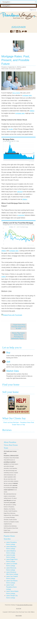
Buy (8, 352)
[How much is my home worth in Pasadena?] (18, 404)
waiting (3, 276)
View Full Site (19, 615)
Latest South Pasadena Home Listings (11, 587)
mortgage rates (27, 95)
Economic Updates (15, 69)
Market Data (12, 371)
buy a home (16, 93)
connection (21, 215)
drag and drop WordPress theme (24, 604)
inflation (32, 111)
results (11, 129)
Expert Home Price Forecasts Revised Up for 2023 (18, 326)
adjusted (19, 191)
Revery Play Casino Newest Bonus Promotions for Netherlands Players (18, 335)
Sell (8, 361)
